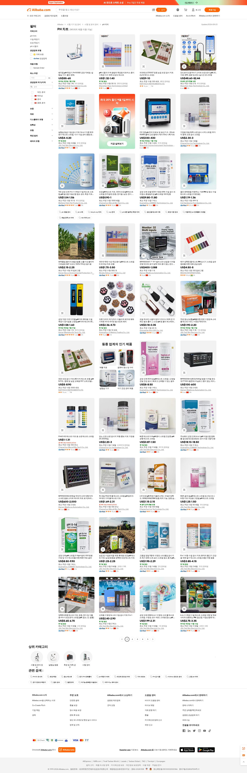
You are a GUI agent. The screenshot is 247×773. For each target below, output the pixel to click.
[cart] (186, 10)
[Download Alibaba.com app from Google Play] (206, 749)
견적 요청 (111, 705)
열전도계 (70, 682)
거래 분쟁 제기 (150, 710)
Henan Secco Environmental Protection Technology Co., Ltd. (76, 273)
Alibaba (60, 24)
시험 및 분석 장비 (91, 24)
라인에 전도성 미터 (123, 677)
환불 (146, 715)
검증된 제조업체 (113, 700)
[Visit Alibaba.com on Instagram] (199, 730)
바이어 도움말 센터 (152, 700)
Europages (161, 761)
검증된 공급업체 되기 (190, 715)
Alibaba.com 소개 (39, 695)
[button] (153, 9)
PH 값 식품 (156, 677)
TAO (143, 761)
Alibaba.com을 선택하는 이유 (43, 700)
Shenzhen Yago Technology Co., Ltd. (194, 86)
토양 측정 (53, 677)
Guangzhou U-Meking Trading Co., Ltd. (114, 332)
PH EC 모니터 (37, 677)
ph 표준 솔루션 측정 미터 (130, 212)
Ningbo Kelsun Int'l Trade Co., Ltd (112, 273)
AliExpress (87, 761)
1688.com (97, 761)
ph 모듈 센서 (66, 212)
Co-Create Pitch (38, 705)
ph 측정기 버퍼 (104, 677)
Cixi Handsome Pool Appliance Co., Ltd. (195, 203)
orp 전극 (112, 212)
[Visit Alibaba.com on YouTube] (204, 730)
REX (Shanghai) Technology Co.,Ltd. (72, 86)
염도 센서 (56, 682)
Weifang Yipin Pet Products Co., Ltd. (72, 203)
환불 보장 (73, 705)
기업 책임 (36, 710)
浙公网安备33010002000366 (165, 769)
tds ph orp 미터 (96, 212)
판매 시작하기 (188, 705)
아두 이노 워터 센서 (111, 682)
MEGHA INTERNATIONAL (190, 273)
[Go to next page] (153, 639)
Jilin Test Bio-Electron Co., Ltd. (70, 145)
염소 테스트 (68, 677)
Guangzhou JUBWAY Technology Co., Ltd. (156, 203)
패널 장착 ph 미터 (68, 218)
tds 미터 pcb (85, 218)
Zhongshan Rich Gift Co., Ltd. (151, 330)
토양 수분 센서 (173, 212)
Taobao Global (134, 761)
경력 (34, 715)
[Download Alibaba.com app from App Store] (187, 749)
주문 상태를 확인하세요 (191, 710)
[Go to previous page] (122, 639)
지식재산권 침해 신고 (153, 720)
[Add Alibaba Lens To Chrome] (66, 749)
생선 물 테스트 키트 (153, 212)
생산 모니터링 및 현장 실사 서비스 (83, 720)
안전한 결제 (74, 700)
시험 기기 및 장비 (74, 24)
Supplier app (125, 750)
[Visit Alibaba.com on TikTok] (209, 730)
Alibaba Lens (46, 750)
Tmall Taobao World (111, 761)
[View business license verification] (146, 769)
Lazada (123, 761)
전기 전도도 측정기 (39, 682)
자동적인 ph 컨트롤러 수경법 (195, 212)
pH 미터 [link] (105, 24)
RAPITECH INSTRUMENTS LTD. (152, 84)
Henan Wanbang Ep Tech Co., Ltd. (71, 332)
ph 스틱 (80, 212)
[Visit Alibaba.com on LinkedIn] (189, 730)
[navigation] (41, 332)
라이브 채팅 (149, 705)
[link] (243, 748)
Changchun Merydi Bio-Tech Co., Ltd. (114, 203)
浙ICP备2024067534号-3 (189, 769)
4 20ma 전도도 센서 (175, 677)
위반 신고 (148, 725)
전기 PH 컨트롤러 (85, 677)
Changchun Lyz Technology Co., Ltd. (194, 143)
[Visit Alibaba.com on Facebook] (184, 730)
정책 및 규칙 (75, 725)
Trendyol (150, 761)
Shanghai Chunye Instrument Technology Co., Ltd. (158, 145)
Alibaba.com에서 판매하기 (192, 700)
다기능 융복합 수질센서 (89, 682)
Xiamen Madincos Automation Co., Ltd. (155, 273)
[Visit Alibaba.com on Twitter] (194, 730)
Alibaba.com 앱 (147, 750)
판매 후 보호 (75, 715)
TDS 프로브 (141, 677)
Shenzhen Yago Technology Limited (113, 86)
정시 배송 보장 (75, 710)
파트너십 (186, 720)
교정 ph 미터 (193, 677)
